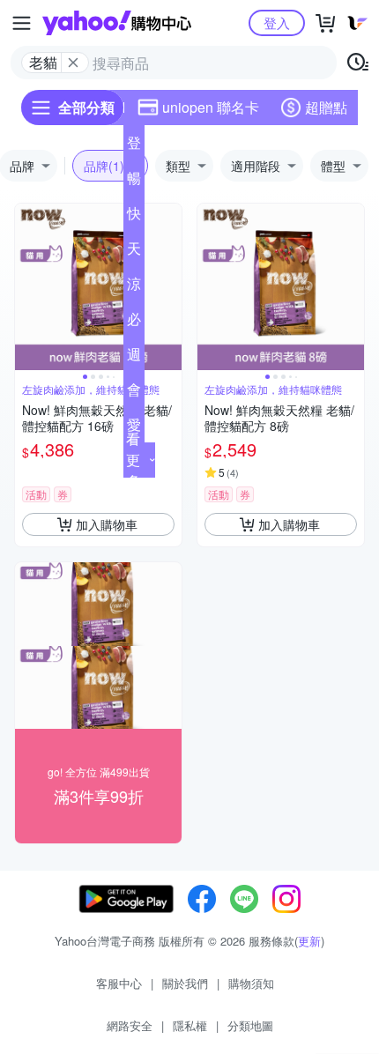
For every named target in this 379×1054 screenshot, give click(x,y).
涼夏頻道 (134, 287)
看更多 (133, 459)
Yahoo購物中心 (116, 23)
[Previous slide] (26, 287)
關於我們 (185, 983)
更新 (309, 940)
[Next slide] (170, 287)
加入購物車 (106, 524)
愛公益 (134, 428)
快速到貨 (134, 217)
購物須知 (251, 983)
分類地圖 (250, 1025)
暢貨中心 (134, 181)
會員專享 (134, 393)
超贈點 (326, 107)
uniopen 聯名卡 (210, 107)
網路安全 (129, 1025)
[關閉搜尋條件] (73, 63)
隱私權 (190, 1025)
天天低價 (134, 252)
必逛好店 (134, 322)
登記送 (134, 146)
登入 (277, 22)
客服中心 (119, 983)
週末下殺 (134, 358)
